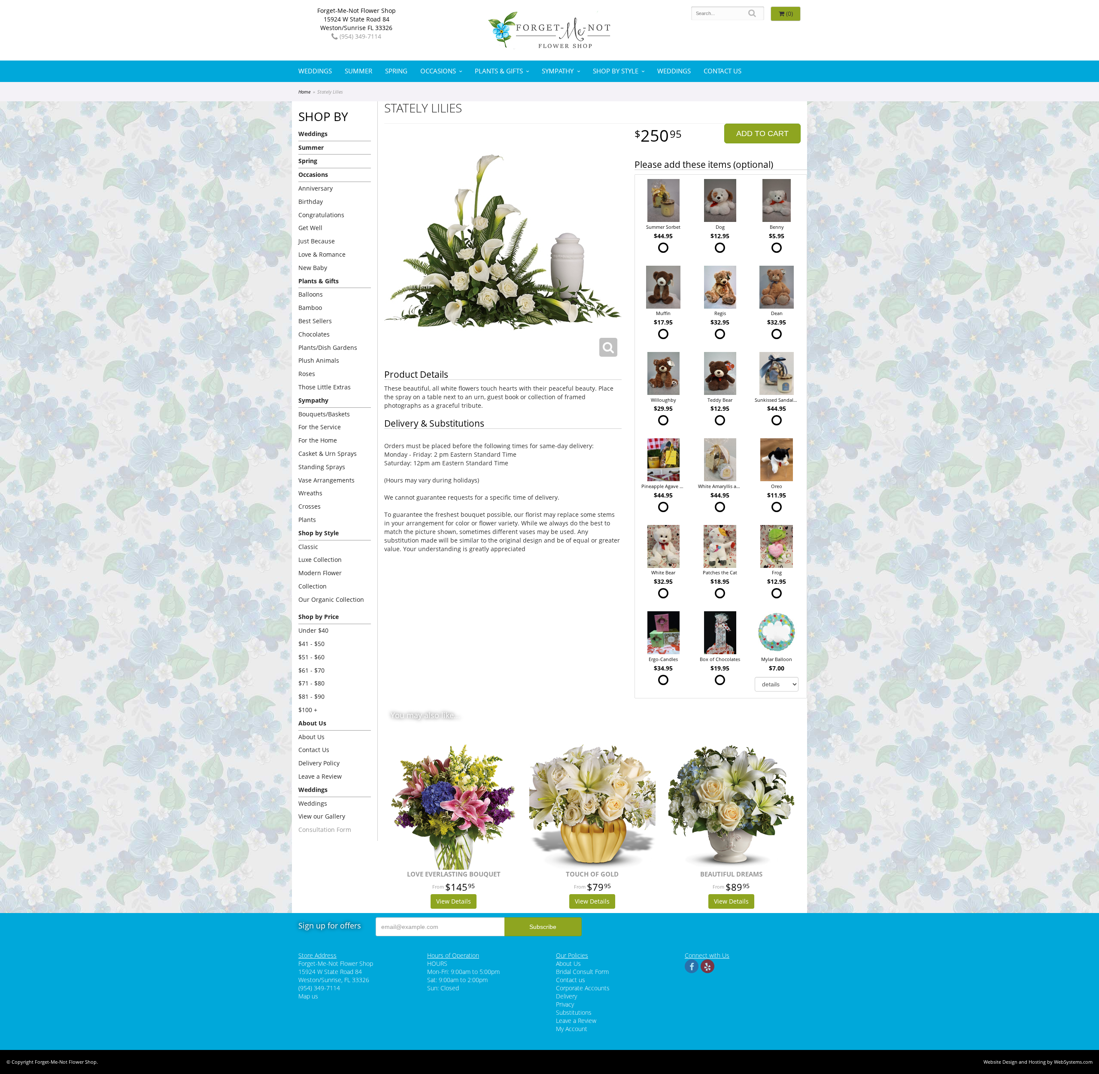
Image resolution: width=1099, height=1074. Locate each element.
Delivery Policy (319, 763)
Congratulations (321, 215)
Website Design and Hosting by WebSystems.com (1038, 1062)
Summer (358, 71)
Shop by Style (615, 71)
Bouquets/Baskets (324, 414)
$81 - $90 (311, 696)
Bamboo (310, 307)
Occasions (438, 71)
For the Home (317, 440)
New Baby (312, 268)
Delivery (566, 996)
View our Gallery (321, 816)
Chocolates (314, 334)
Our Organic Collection (331, 599)
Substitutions (574, 1012)
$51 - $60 (311, 657)
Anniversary (315, 188)
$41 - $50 (311, 644)
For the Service (319, 427)
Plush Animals (318, 360)
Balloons (310, 294)
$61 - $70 (311, 670)
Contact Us (722, 71)
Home (304, 91)
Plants (307, 520)
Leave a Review (320, 776)
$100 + (307, 710)
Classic (308, 547)
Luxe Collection (320, 559)
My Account (571, 1029)
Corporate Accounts (583, 988)
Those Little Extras (324, 387)
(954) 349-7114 (359, 36)
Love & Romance (322, 254)
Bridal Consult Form (582, 972)
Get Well (310, 228)
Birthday (310, 201)
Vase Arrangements (326, 480)
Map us (308, 996)
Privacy (565, 1004)
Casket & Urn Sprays (327, 453)
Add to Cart (762, 133)
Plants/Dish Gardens (327, 347)
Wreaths (310, 493)
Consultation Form (324, 829)
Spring (396, 71)
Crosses (309, 506)
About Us (311, 737)
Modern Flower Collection (320, 579)
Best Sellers (315, 321)
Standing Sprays (321, 467)
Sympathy (558, 71)
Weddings (315, 71)
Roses (306, 374)
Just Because (316, 241)
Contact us (570, 980)
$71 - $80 (311, 683)
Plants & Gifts (499, 71)
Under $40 (313, 630)
